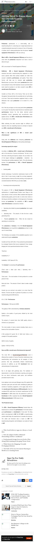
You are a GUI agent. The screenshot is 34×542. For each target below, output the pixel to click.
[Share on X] (8, 25)
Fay (6, 29)
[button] (29, 538)
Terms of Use (7, 539)
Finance (13, 501)
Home (3, 10)
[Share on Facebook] (6, 25)
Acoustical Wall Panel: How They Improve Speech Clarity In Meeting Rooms (21, 506)
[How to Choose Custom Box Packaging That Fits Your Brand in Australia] (6, 517)
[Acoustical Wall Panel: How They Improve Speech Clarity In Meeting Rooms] (6, 507)
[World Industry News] (9, 2)
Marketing (13, 520)
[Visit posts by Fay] (3, 31)
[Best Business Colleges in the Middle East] (6, 526)
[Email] (11, 25)
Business (4, 13)
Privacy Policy (20, 537)
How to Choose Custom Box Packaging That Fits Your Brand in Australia (21, 516)
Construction (14, 511)
